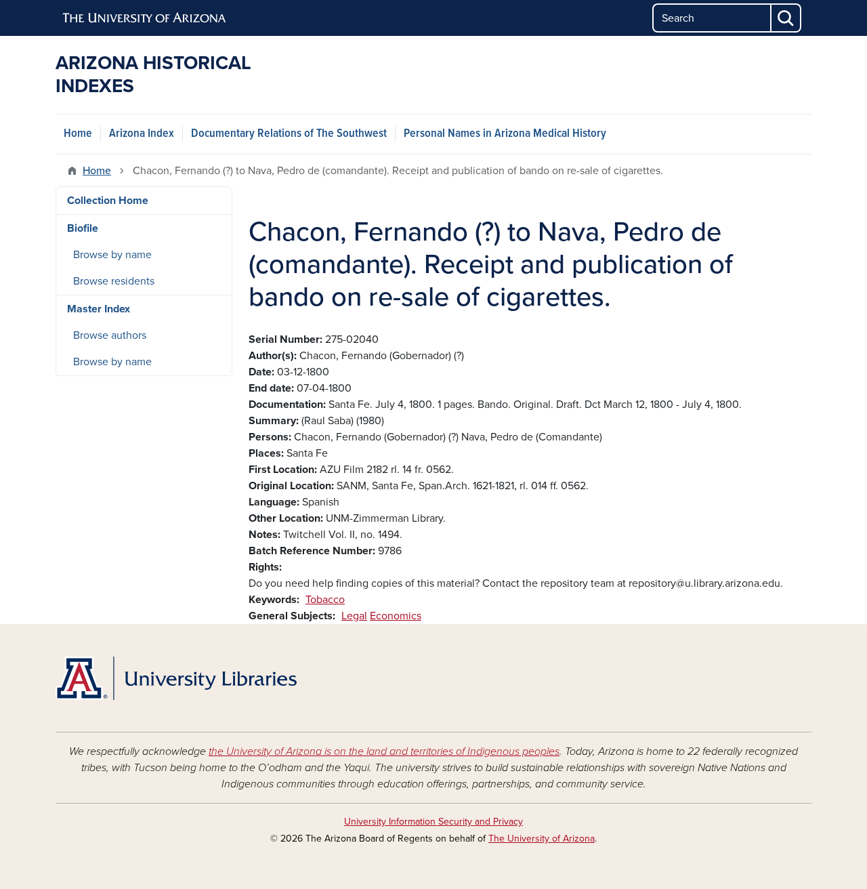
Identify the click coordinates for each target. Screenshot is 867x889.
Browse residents (113, 281)
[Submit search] (786, 18)
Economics (395, 616)
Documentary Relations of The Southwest (289, 134)
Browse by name (112, 255)
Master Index (98, 309)
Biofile (82, 228)
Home (78, 134)
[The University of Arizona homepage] (144, 18)
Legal (354, 616)
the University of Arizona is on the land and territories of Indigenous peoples (384, 751)
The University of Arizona (541, 838)
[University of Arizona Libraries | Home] (176, 678)
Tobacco (325, 599)
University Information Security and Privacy (433, 821)
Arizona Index (141, 134)
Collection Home (107, 200)
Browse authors (109, 335)
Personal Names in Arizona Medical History (505, 134)
